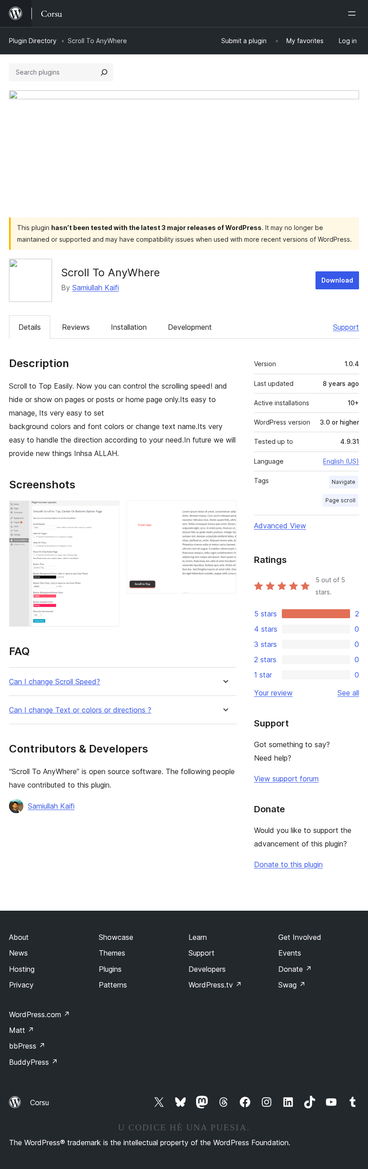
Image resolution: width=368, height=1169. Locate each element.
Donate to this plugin (288, 864)
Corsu (39, 1102)
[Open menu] (353, 13)
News (18, 952)
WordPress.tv (215, 984)
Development (190, 327)
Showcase (116, 937)
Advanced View (280, 525)
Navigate (343, 481)
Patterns (113, 984)
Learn (197, 937)
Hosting (22, 969)
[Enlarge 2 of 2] (224, 512)
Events (289, 952)
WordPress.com (39, 1014)
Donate (295, 969)
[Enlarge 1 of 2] (107, 512)
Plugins (110, 969)
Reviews (76, 327)
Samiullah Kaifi (95, 287)
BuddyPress (33, 1062)
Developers (207, 969)
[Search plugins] (104, 72)
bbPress (27, 1045)
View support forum (286, 778)
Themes (112, 952)
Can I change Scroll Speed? (54, 681)
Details (29, 327)
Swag (292, 984)
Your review (273, 692)
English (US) (341, 461)
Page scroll (340, 500)
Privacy (21, 984)
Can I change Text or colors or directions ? (80, 710)
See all (348, 692)
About (19, 937)
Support (346, 327)
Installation (129, 327)
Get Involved (299, 937)
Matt (21, 1030)
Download (337, 280)
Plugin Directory (33, 40)
